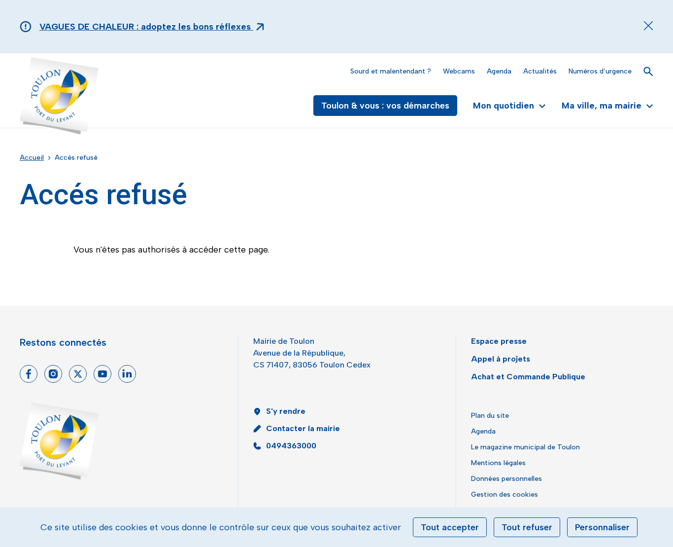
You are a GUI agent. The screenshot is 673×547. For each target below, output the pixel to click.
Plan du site (490, 415)
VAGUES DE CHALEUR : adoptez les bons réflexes (146, 26)
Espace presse (499, 341)
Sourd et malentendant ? (390, 71)
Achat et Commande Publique (528, 376)
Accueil (32, 157)
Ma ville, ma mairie (601, 105)
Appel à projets (500, 359)
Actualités (540, 71)
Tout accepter (450, 527)
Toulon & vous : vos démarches (385, 105)
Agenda (499, 71)
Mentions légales (498, 463)
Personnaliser (602, 527)
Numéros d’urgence (600, 71)
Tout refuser (527, 527)
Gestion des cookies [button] (504, 494)
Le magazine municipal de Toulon (525, 447)
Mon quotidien (503, 105)
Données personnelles (506, 478)
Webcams (459, 71)
